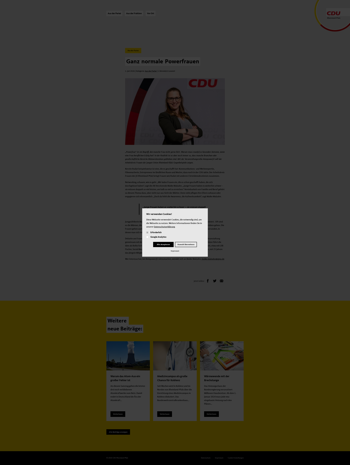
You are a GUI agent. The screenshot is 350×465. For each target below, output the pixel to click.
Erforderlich (156, 232)
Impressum (175, 251)
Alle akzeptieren (163, 244)
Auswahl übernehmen (185, 244)
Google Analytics (158, 237)
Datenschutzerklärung (164, 227)
